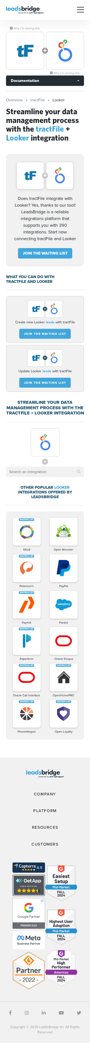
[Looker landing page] (65, 51)
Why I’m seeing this (26, 28)
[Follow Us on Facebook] (10, 1013)
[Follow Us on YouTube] (61, 1013)
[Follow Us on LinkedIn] (44, 1013)
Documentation (25, 80)
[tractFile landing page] (25, 51)
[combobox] (45, 472)
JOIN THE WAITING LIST (45, 253)
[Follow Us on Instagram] (27, 1013)
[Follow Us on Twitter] (79, 1013)
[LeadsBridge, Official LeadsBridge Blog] (25, 9)
